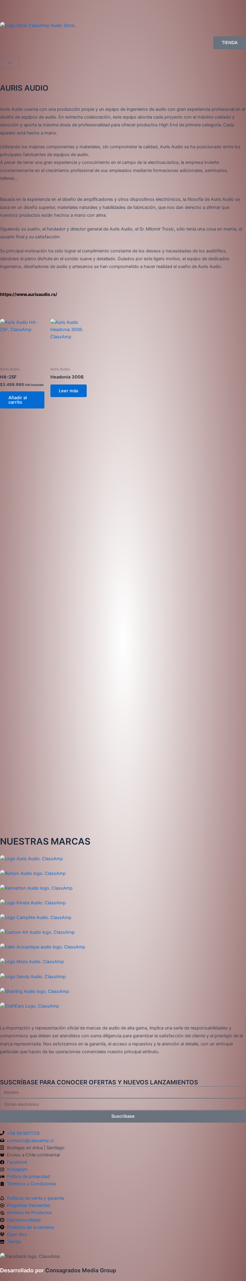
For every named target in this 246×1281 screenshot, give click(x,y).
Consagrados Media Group (58, 1270)
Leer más (68, 390)
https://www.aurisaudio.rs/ (28, 294)
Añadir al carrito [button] (17, 400)
